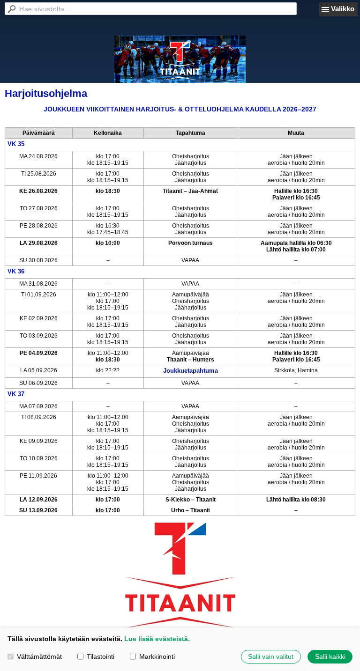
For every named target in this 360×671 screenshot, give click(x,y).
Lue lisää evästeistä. (157, 638)
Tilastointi (100, 656)
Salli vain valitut (270, 656)
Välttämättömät (39, 656)
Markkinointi (157, 656)
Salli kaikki (330, 656)
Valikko (342, 9)
